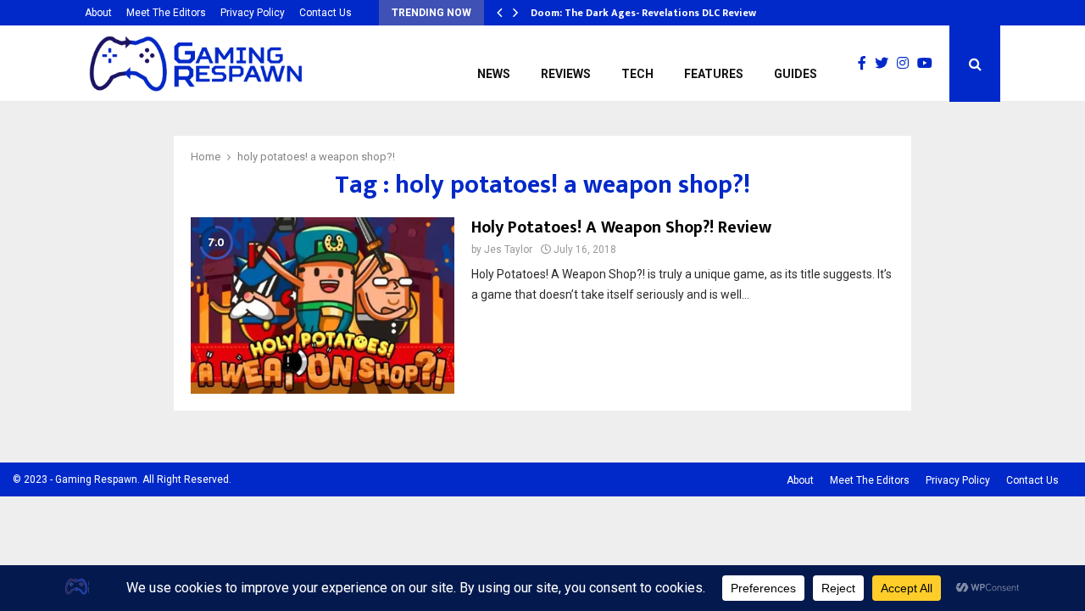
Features (713, 74)
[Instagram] (907, 63)
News (493, 74)
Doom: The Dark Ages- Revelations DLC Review (643, 12)
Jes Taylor (508, 249)
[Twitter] (886, 63)
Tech (637, 74)
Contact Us (325, 13)
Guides (795, 74)
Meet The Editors (166, 13)
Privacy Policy (252, 13)
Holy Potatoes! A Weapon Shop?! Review (621, 227)
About (98, 13)
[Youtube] (929, 63)
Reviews (566, 74)
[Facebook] (866, 63)
